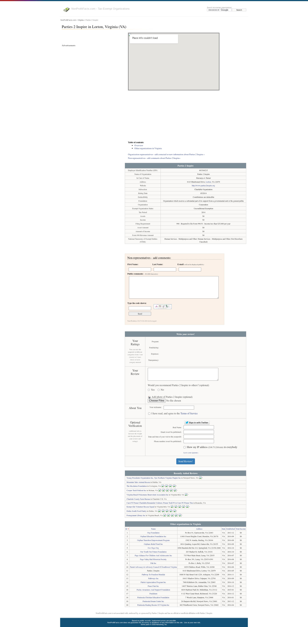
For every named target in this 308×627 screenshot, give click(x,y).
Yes (153, 389)
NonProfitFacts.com (68, 20)
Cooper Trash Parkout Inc (136, 490)
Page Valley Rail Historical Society (153, 559)
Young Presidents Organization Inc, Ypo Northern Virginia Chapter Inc (154, 478)
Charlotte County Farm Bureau (138, 499)
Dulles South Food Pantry (136, 511)
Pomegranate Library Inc (136, 515)
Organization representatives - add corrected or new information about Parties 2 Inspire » (166, 154)
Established (230, 528)
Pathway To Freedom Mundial (153, 574)
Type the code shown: (136, 303)
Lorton (208, 181)
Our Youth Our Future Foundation (153, 551)
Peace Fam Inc (153, 586)
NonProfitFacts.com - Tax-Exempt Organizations (100, 8)
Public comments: (142, 273)
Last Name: (157, 264)
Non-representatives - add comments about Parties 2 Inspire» (154, 158)
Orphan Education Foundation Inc (153, 536)
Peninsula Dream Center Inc (153, 601)
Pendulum (153, 593)
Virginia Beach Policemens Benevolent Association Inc (147, 494)
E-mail (190, 264)
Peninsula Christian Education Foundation (153, 597)
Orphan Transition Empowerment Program (153, 540)
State (223, 528)
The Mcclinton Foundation (137, 486)
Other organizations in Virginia (148, 148)
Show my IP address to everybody (212, 447)
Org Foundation (153, 532)
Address (199, 528)
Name (153, 528)
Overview (138, 145)
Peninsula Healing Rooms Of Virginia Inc (153, 605)
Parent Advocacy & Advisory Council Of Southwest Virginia (153, 567)
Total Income (241, 528)
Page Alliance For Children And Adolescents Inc (153, 555)
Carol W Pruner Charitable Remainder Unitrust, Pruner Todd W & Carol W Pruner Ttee (160, 503)
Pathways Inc (153, 578)
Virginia (81, 20)
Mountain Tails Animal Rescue (138, 482)
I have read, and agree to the (174, 413)
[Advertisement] (185, 116)
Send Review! (185, 461)
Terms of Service (189, 413)
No (162, 389)
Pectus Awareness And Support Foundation (153, 589)
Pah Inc (153, 563)
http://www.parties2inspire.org (203, 185)
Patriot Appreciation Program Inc (153, 582)
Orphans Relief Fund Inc (153, 544)
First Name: (132, 264)
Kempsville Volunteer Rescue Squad (140, 506)
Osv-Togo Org (153, 548)
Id (126, 528)
